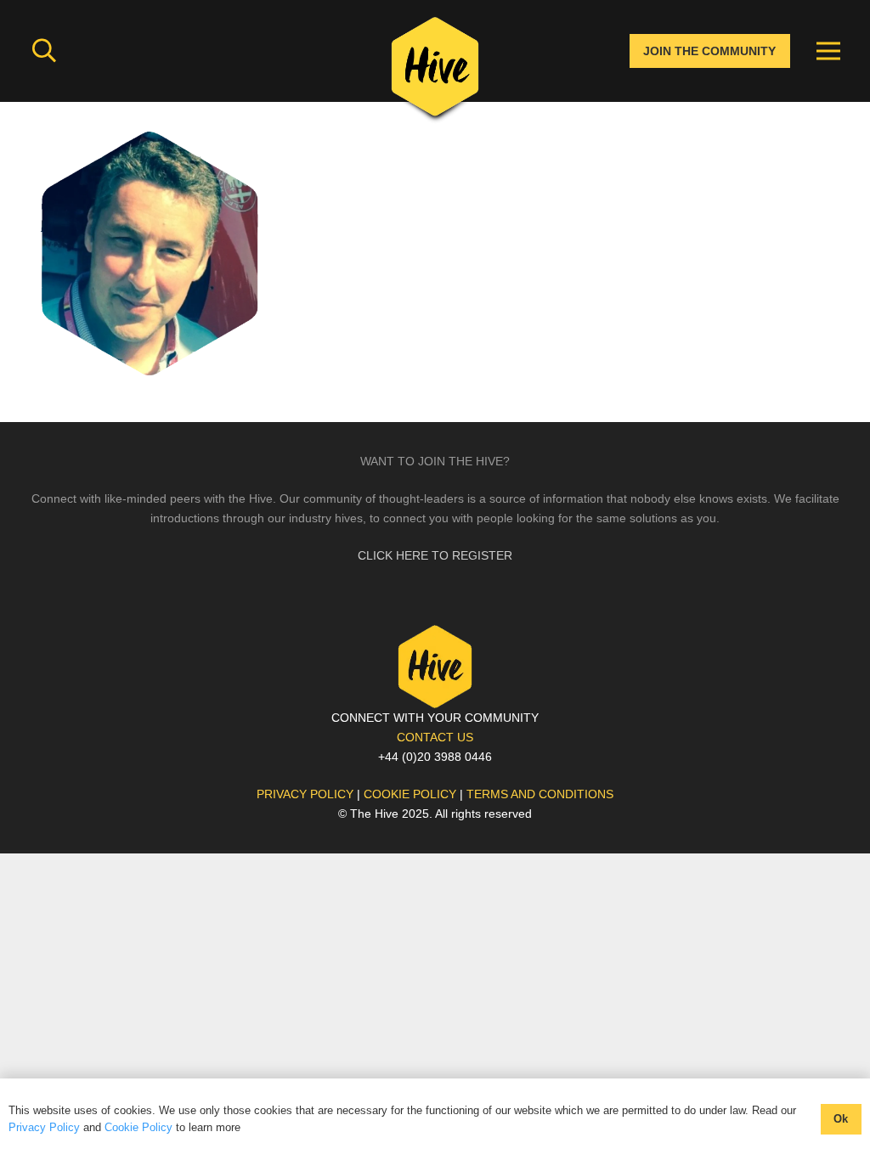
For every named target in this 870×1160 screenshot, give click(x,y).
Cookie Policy (138, 1127)
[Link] (435, 72)
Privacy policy (305, 794)
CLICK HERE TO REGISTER (435, 555)
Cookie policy (410, 794)
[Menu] (828, 51)
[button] (44, 50)
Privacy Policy (44, 1127)
